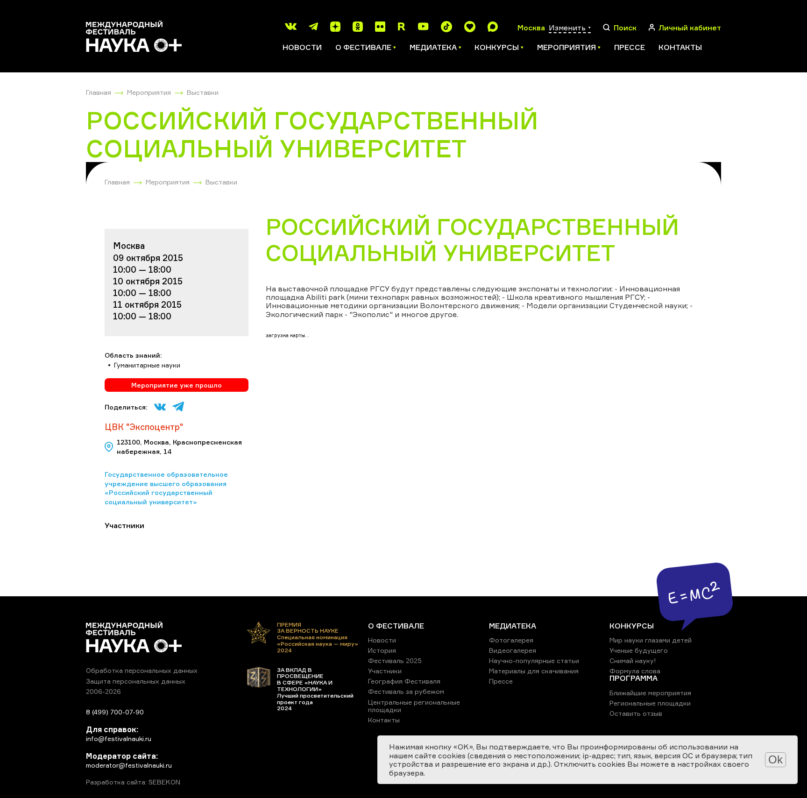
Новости (302, 47)
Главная (98, 92)
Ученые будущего (638, 650)
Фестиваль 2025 (395, 660)
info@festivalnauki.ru (118, 738)
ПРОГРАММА (633, 678)
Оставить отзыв (635, 713)
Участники (385, 671)
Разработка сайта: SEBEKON (133, 782)
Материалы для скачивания (534, 671)
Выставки (203, 92)
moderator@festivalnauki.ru (129, 765)
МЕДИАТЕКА (512, 625)
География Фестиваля (404, 681)
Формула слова (634, 671)
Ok (775, 759)
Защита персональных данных (135, 681)
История (382, 650)
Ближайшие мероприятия (650, 693)
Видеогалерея (512, 650)
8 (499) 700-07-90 (115, 712)
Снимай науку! (632, 660)
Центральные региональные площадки (414, 705)
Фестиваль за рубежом (406, 691)
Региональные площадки (650, 703)
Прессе (629, 47)
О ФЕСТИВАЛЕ (396, 625)
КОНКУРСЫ (631, 625)
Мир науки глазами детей (650, 640)
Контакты (680, 47)
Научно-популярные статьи (534, 660)
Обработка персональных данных (142, 670)
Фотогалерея (511, 640)
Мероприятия (149, 92)
